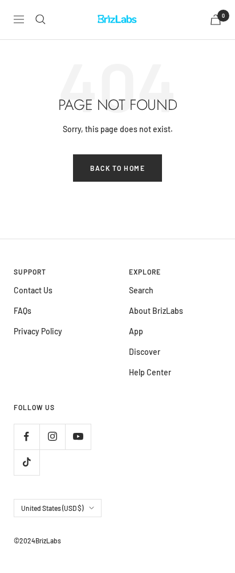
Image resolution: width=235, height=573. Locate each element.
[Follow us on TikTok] (26, 462)
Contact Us (33, 290)
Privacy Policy (38, 331)
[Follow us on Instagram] (52, 436)
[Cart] (215, 19)
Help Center (150, 372)
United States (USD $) (52, 508)
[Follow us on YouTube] (78, 436)
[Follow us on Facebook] (26, 436)
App (136, 331)
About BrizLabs (156, 311)
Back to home (117, 168)
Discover (144, 352)
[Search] (40, 19)
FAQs (22, 311)
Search (141, 290)
